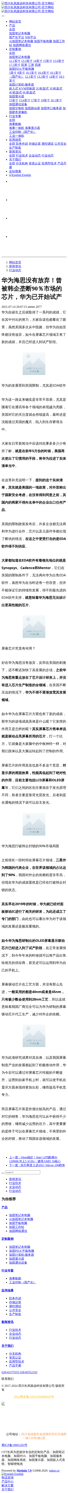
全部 (12, 29)
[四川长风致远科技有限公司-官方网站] (34, 7)
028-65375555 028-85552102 (19, 1372)
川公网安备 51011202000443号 (34, 1396)
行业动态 (15, 270)
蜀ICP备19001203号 (14, 1445)
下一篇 (37, 1165)
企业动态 (15, 1187)
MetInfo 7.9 (24, 1470)
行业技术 (15, 1183)
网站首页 (15, 21)
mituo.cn (54, 1470)
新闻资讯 (15, 266)
